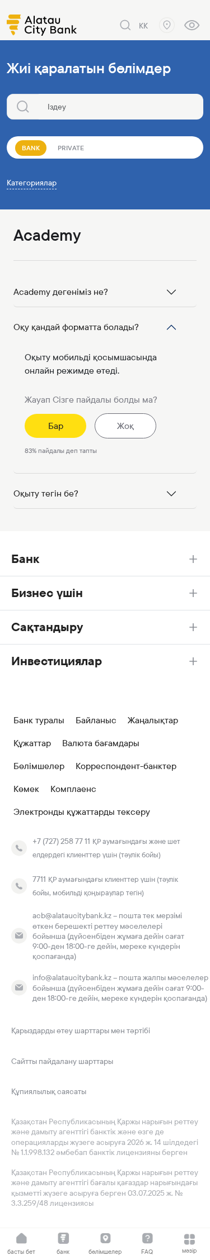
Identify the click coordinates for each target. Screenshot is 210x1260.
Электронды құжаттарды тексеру (81, 812)
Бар (55, 426)
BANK (31, 148)
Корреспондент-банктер (126, 766)
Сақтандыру (47, 626)
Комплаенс (73, 789)
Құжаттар (32, 743)
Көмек (26, 789)
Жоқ (125, 426)
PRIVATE (71, 148)
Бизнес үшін (47, 592)
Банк (25, 558)
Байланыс (96, 720)
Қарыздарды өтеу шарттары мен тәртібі (80, 1030)
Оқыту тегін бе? (45, 493)
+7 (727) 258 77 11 (61, 841)
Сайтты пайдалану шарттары (62, 1061)
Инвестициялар (56, 661)
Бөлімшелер (38, 766)
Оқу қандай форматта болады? (76, 327)
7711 (39, 879)
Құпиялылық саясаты (48, 1091)
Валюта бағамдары (100, 743)
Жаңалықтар (153, 720)
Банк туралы (38, 720)
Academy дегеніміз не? (60, 292)
